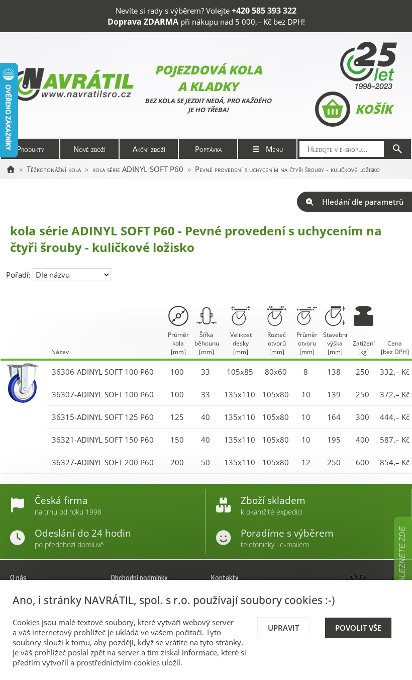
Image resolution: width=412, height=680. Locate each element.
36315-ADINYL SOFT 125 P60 (103, 417)
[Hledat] (397, 149)
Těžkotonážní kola (54, 169)
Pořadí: (19, 275)
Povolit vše (358, 628)
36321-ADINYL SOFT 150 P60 (103, 440)
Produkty (30, 149)
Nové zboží (89, 149)
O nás (18, 577)
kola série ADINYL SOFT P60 (137, 169)
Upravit (283, 628)
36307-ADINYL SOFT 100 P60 (103, 394)
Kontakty (224, 577)
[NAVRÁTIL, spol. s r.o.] (10, 169)
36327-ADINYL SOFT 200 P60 (103, 462)
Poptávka (208, 149)
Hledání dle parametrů (362, 202)
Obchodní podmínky (139, 577)
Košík (373, 109)
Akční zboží (149, 149)
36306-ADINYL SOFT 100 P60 (103, 372)
